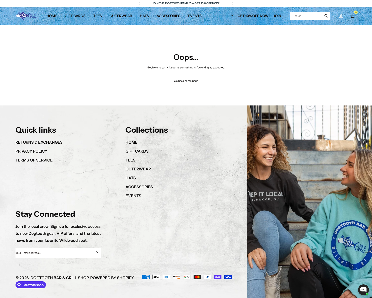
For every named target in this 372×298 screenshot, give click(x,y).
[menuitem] (51, 16)
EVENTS (133, 195)
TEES (130, 160)
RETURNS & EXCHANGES (39, 142)
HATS (131, 178)
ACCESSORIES (139, 187)
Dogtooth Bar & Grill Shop (59, 278)
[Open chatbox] (363, 289)
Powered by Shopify (112, 278)
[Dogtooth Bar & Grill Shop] (26, 16)
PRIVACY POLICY (31, 151)
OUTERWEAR (138, 169)
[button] (352, 16)
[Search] (326, 16)
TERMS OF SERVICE (34, 160)
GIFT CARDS (137, 151)
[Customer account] (341, 16)
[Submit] (97, 253)
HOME (132, 142)
